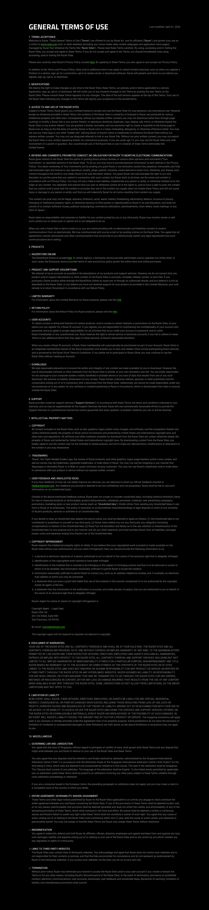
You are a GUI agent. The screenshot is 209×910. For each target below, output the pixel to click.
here (92, 62)
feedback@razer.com (43, 485)
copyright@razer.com (53, 627)
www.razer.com (49, 44)
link (119, 299)
